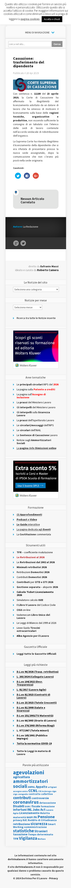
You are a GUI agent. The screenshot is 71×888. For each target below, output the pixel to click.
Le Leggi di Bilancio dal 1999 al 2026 (36, 623)
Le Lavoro (37, 435)
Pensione (46, 816)
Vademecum (33, 616)
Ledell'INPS (35, 425)
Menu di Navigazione (37, 32)
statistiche (23, 830)
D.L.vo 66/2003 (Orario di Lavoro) (36, 720)
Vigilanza (28, 838)
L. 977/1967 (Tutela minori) (33, 730)
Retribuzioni (33, 572)
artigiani (52, 787)
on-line (23, 610)
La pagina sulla (36, 389)
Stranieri (41, 831)
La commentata (34, 534)
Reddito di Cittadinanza (42, 820)
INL (29, 809)
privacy (17, 820)
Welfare (42, 839)
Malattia (45, 813)
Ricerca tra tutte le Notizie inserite (36, 318)
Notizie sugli (34, 441)
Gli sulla (33, 414)
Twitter (23, 243)
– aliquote (37, 587)
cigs (15, 794)
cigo (54, 791)
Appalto (41, 787)
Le (36, 562)
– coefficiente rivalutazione (35, 552)
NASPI (30, 817)
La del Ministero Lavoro (34, 402)
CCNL (33, 790)
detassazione (47, 802)
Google (16, 243)
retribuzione (21, 824)
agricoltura (21, 777)
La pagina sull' (31, 396)
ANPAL (31, 787)
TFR (15, 839)
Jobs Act (39, 809)
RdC (25, 820)
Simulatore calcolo (30, 600)
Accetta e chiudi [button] (52, 19)
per (35, 582)
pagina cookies (30, 19)
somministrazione (35, 827)
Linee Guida (28, 629)
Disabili (18, 806)
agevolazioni (28, 772)
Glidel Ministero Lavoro (36, 407)
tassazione (20, 834)
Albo (33, 636)
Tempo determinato (40, 834)
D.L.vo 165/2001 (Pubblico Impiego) (32, 737)
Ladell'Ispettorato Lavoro (35, 420)
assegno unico (20, 791)
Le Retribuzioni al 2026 (30, 557)
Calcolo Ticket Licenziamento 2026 (35, 593)
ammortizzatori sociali (30, 783)
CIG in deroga (44, 791)
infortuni (20, 809)
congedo (23, 794)
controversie (40, 798)
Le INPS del (38, 384)
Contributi (32, 577)
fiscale (35, 806)
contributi (22, 797)
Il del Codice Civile (36, 605)
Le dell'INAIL (29, 430)
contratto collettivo (41, 794)
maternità (19, 817)
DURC (28, 806)
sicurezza (38, 823)
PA (35, 817)
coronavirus (26, 802)
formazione (48, 806)
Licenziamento (29, 813)
